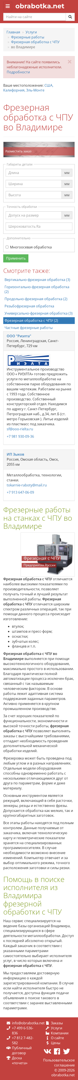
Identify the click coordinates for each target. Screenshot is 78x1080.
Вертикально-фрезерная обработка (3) (37, 279)
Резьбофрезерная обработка (29, 306)
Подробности (18, 72)
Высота (14, 190)
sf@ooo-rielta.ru (20, 429)
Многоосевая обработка (31, 247)
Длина (13, 168)
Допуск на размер (23, 211)
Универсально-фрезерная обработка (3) (39, 313)
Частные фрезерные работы (29, 327)
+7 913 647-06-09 (20, 492)
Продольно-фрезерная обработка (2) (36, 298)
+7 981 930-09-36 (20, 436)
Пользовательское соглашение (59, 1063)
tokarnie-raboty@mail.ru (27, 485)
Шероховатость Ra (24, 222)
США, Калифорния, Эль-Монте (28, 88)
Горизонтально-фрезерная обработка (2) (37, 289)
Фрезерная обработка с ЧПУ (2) (31, 320)
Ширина (15, 179)
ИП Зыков (15, 454)
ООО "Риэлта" (19, 336)
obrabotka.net (39, 6)
